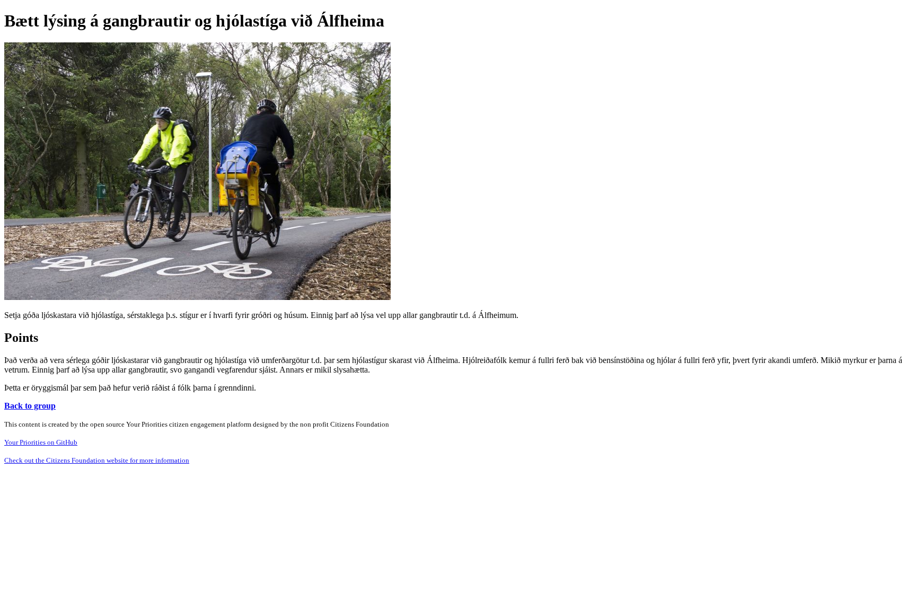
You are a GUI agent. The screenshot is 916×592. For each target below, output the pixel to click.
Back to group (30, 405)
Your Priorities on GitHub (40, 442)
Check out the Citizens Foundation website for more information (96, 460)
